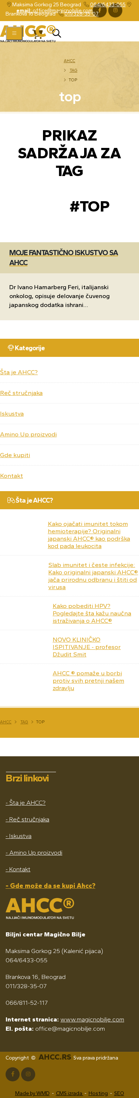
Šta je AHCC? (19, 372)
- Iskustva (19, 835)
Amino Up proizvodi (28, 434)
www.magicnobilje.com (92, 1019)
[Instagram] (28, 1074)
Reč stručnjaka (21, 392)
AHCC (69, 60)
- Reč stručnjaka (27, 819)
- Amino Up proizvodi (34, 852)
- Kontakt (18, 869)
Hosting (98, 1093)
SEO (119, 1093)
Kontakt (11, 475)
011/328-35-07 (81, 14)
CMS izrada (69, 1093)
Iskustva (12, 413)
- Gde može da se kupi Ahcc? (50, 886)
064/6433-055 (108, 4)
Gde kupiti (15, 455)
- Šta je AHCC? (26, 802)
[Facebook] (13, 1074)
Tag (73, 70)
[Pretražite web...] (57, 35)
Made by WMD (32, 1093)
